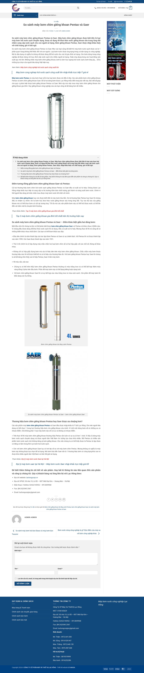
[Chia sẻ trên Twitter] (52, 499)
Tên (16, 569)
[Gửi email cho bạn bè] (56, 499)
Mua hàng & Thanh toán (21, 608)
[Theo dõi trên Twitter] (129, 1)
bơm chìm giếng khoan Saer (80, 507)
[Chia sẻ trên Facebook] (48, 499)
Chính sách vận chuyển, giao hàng (24, 612)
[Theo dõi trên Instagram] (127, 1)
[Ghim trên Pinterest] (60, 499)
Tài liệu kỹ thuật (101, 1)
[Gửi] (78, 8)
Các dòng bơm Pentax (48, 15)
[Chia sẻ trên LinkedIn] (64, 499)
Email (60, 569)
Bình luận (18, 551)
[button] (118, 1)
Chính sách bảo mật (19, 620)
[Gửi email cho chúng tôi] (131, 1)
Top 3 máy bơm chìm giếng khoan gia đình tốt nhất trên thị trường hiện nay (50, 216)
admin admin (66, 31)
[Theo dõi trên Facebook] (125, 1)
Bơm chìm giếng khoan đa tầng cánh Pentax (58, 507)
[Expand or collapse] (98, 157)
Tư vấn (110, 1)
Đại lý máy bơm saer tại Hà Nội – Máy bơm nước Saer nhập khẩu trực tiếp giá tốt (52, 464)
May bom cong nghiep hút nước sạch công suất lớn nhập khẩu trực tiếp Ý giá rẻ (52, 72)
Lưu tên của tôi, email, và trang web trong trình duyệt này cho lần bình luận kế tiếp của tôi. (47, 579)
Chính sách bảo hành (20, 616)
